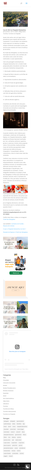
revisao (13, 450)
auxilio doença (7, 424)
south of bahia (7, 453)
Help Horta (6, 401)
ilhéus (5, 437)
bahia (13, 424)
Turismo (5, 33)
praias (16, 448)
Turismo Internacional (9, 411)
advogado (12, 421)
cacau (14, 426)
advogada (6, 421)
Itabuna (14, 437)
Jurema (7, 31)
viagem (5, 456)
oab (13, 440)
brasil (5, 426)
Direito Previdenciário (9, 388)
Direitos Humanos (8, 390)
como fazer (6, 432)
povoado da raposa (8, 448)
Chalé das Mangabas (9, 219)
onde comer (18, 440)
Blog (20, 31)
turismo (22, 453)
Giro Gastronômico (8, 398)
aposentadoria (20, 421)
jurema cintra (7, 440)
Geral (23, 31)
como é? (18, 432)
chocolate (6, 429)
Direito (5, 385)
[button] (27, 466)
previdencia (22, 448)
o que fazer (14, 442)
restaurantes (7, 450)
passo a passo (7, 445)
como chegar (20, 429)
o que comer (7, 442)
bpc (24, 424)
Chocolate (6, 380)
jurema (19, 437)
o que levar (21, 442)
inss (9, 437)
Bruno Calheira (21, 467)
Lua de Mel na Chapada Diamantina (14, 30)
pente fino (14, 445)
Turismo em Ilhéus (8, 409)
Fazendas (6, 393)
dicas (23, 432)
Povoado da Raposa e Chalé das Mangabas (15, 232)
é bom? (10, 456)
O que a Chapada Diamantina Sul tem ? (14, 229)
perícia (20, 445)
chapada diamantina (22, 426)
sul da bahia (15, 453)
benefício (19, 424)
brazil (9, 426)
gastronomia (18, 434)
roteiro (18, 450)
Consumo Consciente (9, 383)
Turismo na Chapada (14, 33)
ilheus (24, 434)
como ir (13, 432)
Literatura (6, 403)
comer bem (13, 429)
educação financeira (9, 434)
